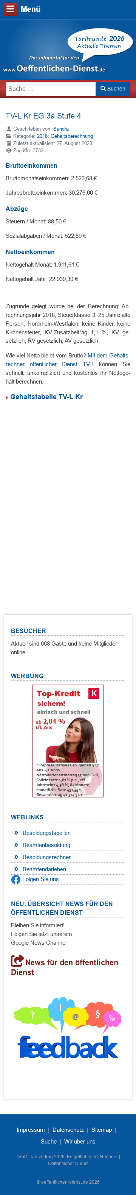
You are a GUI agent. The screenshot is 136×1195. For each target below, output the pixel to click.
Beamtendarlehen (44, 869)
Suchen (115, 89)
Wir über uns (80, 1141)
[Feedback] (68, 1030)
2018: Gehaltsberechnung (65, 136)
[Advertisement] (68, 499)
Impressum (31, 1129)
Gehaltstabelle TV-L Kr (46, 397)
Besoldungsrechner (47, 857)
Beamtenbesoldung (46, 845)
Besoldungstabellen (47, 833)
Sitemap (101, 1129)
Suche (49, 1141)
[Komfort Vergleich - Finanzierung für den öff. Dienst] (68, 741)
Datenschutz (68, 1129)
